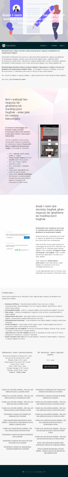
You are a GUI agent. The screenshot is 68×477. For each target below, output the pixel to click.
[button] (34, 65)
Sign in (62, 45)
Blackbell (39, 472)
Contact (54, 45)
